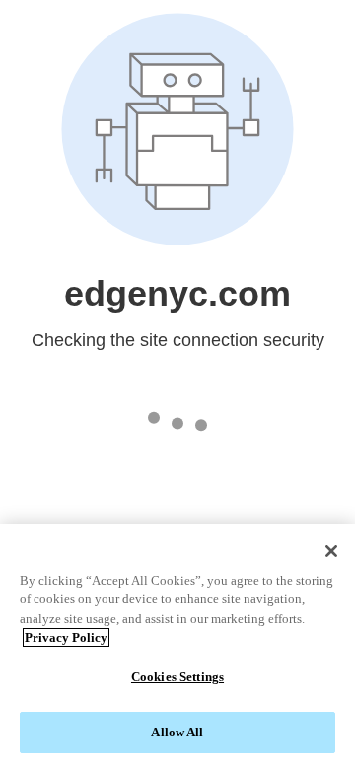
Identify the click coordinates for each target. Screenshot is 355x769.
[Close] (331, 551)
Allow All (177, 732)
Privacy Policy (66, 637)
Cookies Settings (177, 676)
